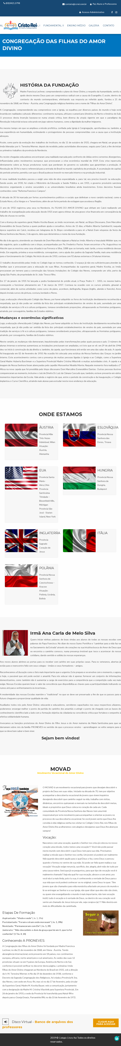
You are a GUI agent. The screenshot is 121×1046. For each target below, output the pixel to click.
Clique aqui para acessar (105, 1022)
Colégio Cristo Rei (68, 1037)
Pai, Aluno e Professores (104, 4)
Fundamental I (30, 25)
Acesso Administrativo (92, 12)
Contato (108, 25)
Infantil (11, 25)
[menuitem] (11, 26)
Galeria (94, 25)
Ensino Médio (76, 25)
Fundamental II (53, 25)
